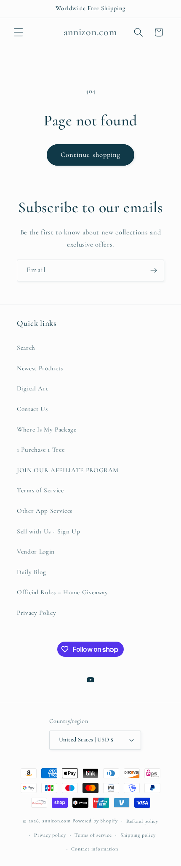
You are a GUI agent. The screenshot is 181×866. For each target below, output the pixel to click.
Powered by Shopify (95, 821)
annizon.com (56, 821)
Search (26, 347)
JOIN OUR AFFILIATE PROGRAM (68, 470)
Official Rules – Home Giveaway (62, 592)
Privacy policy (50, 835)
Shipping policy (138, 835)
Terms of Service (40, 490)
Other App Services (44, 511)
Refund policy (142, 821)
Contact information (94, 849)
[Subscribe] (154, 270)
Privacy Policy (36, 612)
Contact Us (32, 409)
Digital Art (32, 388)
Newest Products (40, 368)
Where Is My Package (47, 429)
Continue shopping (91, 155)
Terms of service (93, 835)
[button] (18, 32)
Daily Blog (31, 572)
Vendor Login (36, 551)
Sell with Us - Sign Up (48, 531)
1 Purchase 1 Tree (40, 449)
